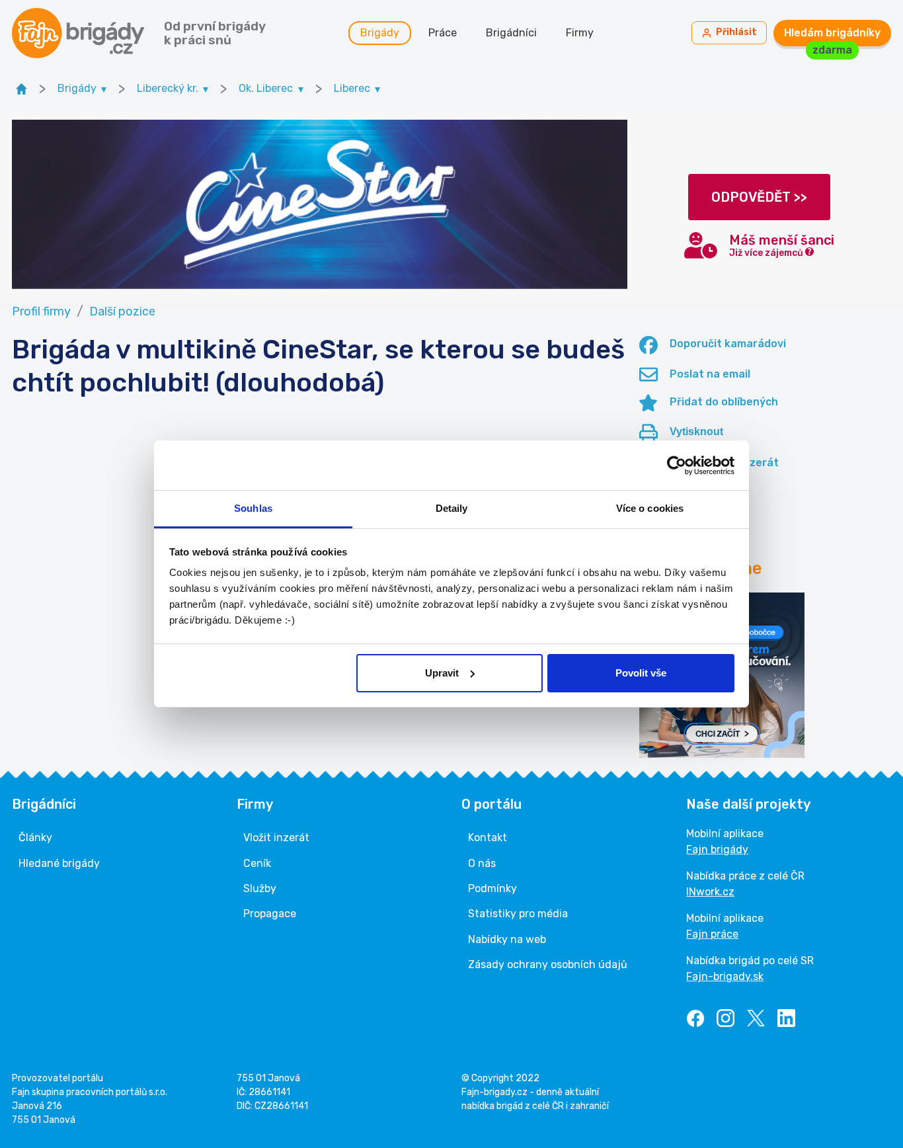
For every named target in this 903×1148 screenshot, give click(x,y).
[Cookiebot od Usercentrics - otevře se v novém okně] (676, 465)
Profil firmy (41, 311)
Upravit (442, 672)
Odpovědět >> (759, 197)
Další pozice (122, 311)
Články (35, 837)
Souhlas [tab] (253, 508)
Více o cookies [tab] (650, 508)
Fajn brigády (717, 849)
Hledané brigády (59, 863)
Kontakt (487, 837)
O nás (482, 863)
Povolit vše (640, 672)
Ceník (257, 863)
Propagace (269, 913)
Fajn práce (712, 934)
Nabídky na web (507, 939)
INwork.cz (710, 891)
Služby (259, 888)
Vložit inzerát (276, 837)
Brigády (379, 32)
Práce (442, 32)
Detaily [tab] (452, 508)
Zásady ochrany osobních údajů (547, 964)
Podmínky (492, 888)
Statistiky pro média (518, 913)
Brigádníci (511, 32)
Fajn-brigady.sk (725, 976)
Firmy (580, 32)
